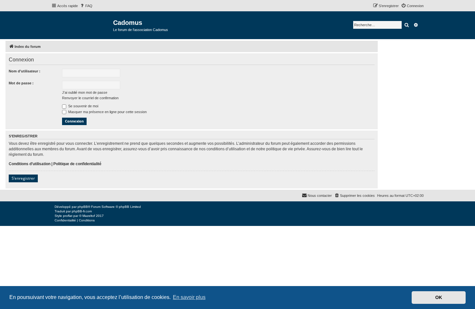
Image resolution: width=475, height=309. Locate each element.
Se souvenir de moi (82, 106)
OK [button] (438, 297)
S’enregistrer (23, 178)
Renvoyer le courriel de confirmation (90, 98)
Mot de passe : (21, 83)
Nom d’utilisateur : (24, 71)
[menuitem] (85, 6)
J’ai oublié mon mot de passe (84, 92)
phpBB (83, 206)
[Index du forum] (82, 25)
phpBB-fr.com (82, 211)
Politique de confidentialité (77, 164)
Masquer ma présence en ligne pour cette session (107, 112)
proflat (67, 216)
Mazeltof (88, 216)
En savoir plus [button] (189, 297)
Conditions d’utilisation (29, 164)
